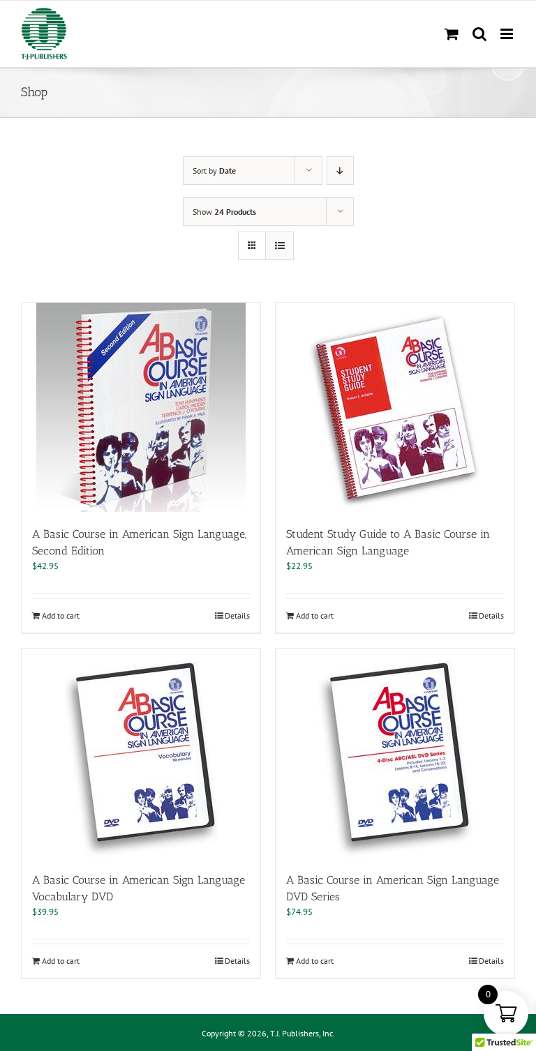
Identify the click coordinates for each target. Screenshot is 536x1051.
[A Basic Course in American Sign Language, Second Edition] (141, 407)
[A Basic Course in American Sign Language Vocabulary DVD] (141, 753)
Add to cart (61, 615)
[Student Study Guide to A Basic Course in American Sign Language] (395, 407)
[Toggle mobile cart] (452, 34)
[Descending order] (340, 170)
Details (237, 615)
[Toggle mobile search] (479, 34)
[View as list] (279, 245)
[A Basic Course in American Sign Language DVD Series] (395, 753)
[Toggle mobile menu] (507, 34)
